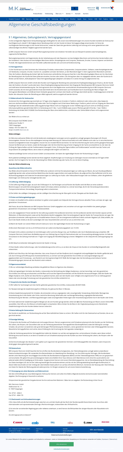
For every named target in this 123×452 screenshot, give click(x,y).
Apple (79, 19)
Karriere (85, 14)
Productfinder (37, 14)
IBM (23, 19)
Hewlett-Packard (14, 19)
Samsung (55, 19)
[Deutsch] (113, 1)
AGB (37, 431)
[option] (14, 19)
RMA (64, 433)
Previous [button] (6, 19)
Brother (73, 19)
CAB (95, 19)
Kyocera (29, 19)
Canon (90, 19)
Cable (111, 19)
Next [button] (116, 19)
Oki (49, 19)
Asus (84, 19)
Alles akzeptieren (61, 444)
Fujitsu (105, 19)
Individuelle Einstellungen (61, 449)
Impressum (105, 439)
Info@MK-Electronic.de (21, 130)
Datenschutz (113, 439)
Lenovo (35, 19)
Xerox (62, 19)
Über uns (59, 14)
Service (68, 14)
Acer (67, 19)
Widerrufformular (68, 431)
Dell (100, 19)
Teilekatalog (49, 14)
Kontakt (77, 14)
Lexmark (43, 19)
